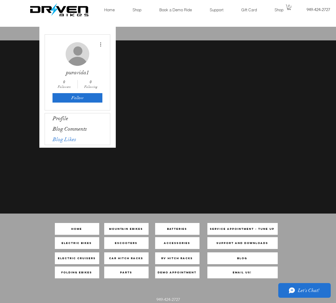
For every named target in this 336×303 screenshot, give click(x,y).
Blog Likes (64, 139)
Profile (60, 118)
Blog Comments (70, 129)
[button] (289, 7)
